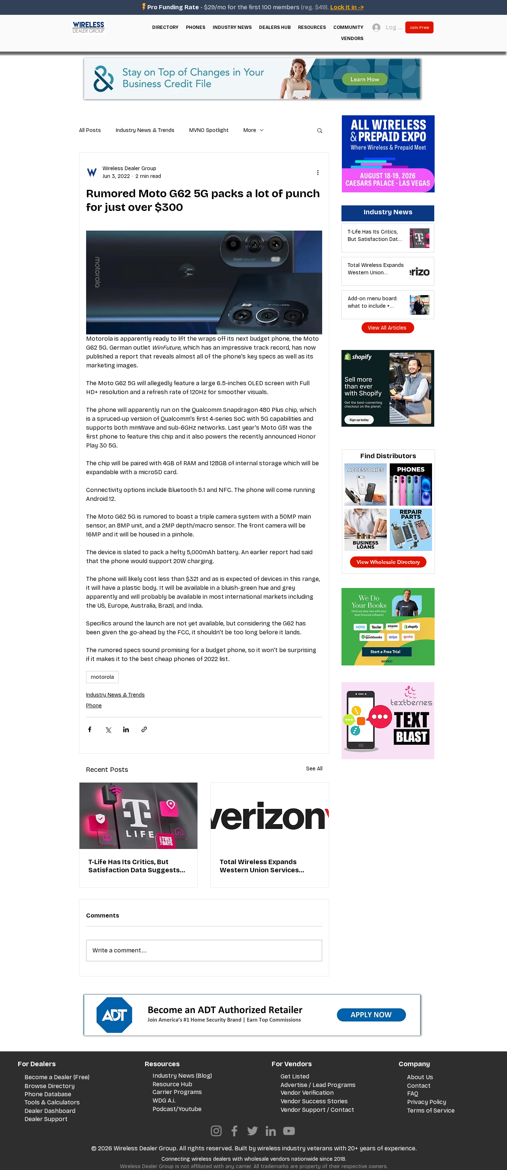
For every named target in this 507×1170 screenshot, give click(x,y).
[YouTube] (289, 1131)
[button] (165, 27)
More (249, 130)
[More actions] (317, 172)
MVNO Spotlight (209, 130)
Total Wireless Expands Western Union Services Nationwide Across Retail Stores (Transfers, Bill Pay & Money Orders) (266, 866)
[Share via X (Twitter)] (107, 729)
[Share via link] (144, 729)
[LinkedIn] (271, 1131)
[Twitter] (252, 1131)
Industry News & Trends (145, 130)
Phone (94, 706)
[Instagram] (216, 1131)
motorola (102, 677)
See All (314, 769)
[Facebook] (234, 1131)
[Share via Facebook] (89, 729)
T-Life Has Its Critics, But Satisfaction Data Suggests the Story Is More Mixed (134, 866)
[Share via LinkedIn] (126, 729)
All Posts (90, 130)
